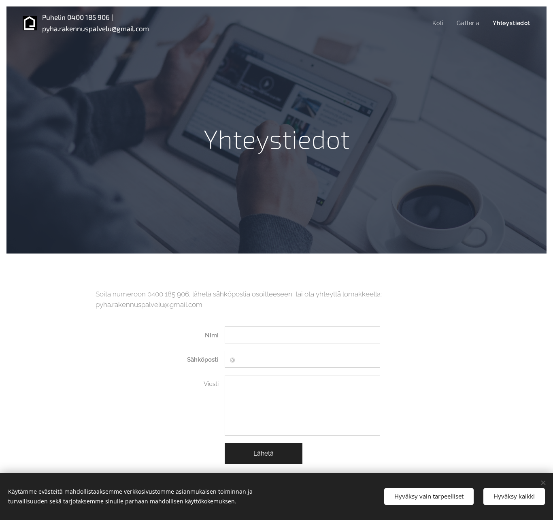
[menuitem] (440, 23)
